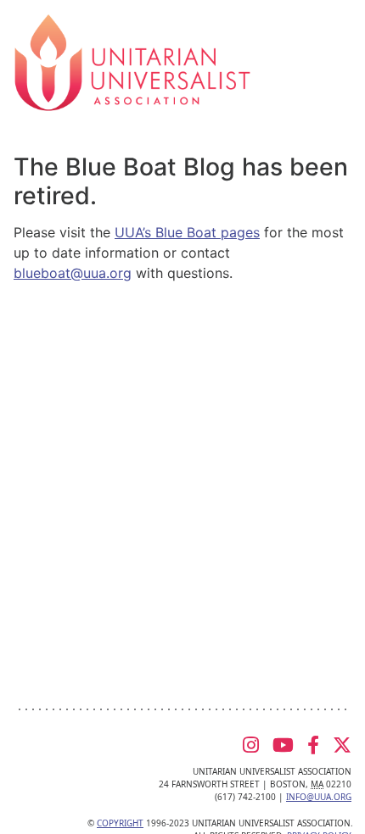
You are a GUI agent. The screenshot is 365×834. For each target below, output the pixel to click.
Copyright (120, 823)
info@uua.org (318, 797)
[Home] (132, 61)
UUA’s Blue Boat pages (187, 232)
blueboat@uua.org (73, 272)
